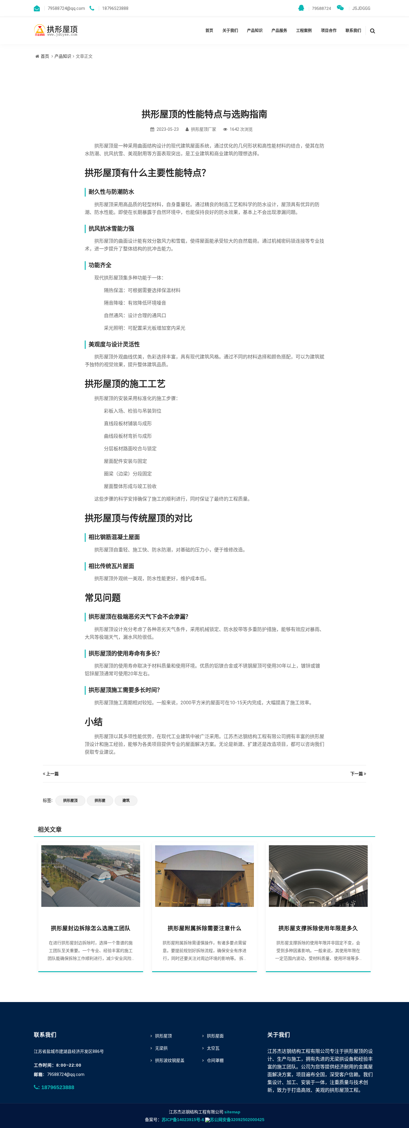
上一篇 (52, 773)
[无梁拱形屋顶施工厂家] (56, 30)
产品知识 (255, 30)
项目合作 (329, 30)
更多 (90, 879)
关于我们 (230, 30)
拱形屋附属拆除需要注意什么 (205, 928)
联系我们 (353, 30)
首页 (209, 30)
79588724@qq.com (65, 1074)
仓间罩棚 (215, 1060)
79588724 (319, 8)
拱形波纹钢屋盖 (169, 1060)
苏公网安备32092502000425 (237, 1119)
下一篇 (356, 773)
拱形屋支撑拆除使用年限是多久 (318, 928)
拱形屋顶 (70, 801)
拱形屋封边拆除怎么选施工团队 (91, 928)
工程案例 (304, 30)
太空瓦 (213, 1048)
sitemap (232, 1111)
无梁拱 (161, 1048)
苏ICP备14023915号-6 (183, 1119)
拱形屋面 (215, 1035)
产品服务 (279, 30)
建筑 (126, 801)
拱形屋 (100, 801)
